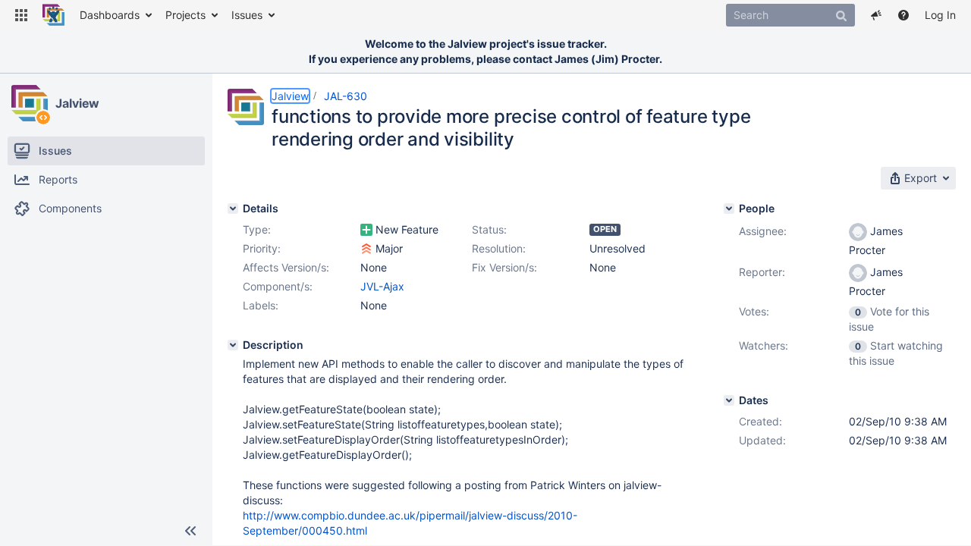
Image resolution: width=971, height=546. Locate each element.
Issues (246, 14)
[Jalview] (29, 103)
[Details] (233, 208)
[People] (729, 208)
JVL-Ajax (382, 286)
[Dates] (729, 400)
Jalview (77, 103)
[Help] (903, 15)
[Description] (233, 345)
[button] (21, 15)
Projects (185, 14)
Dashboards (110, 14)
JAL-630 (345, 95)
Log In (940, 14)
